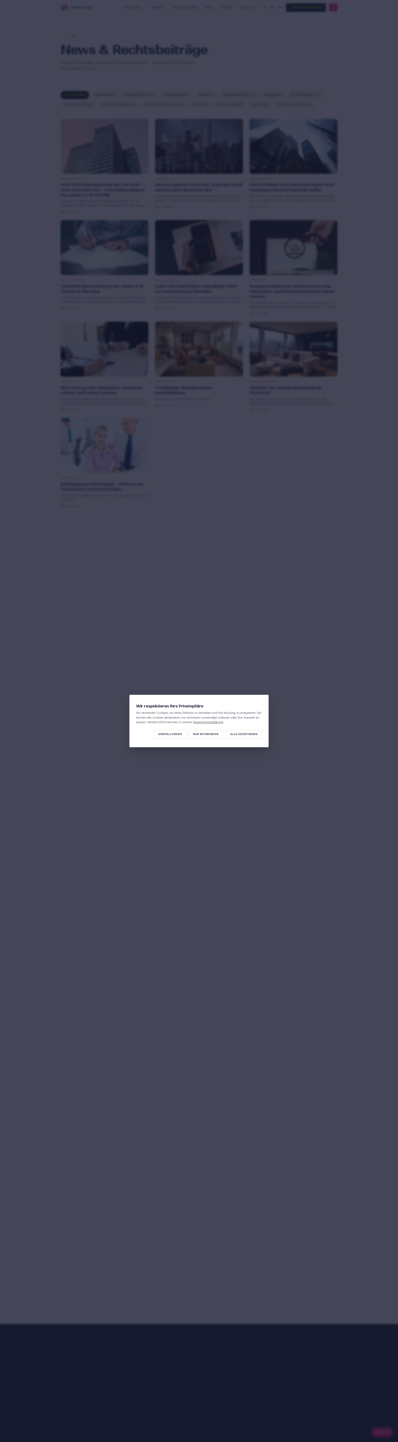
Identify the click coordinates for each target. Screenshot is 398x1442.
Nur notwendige (206, 734)
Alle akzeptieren (243, 734)
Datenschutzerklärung (208, 722)
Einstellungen (170, 734)
